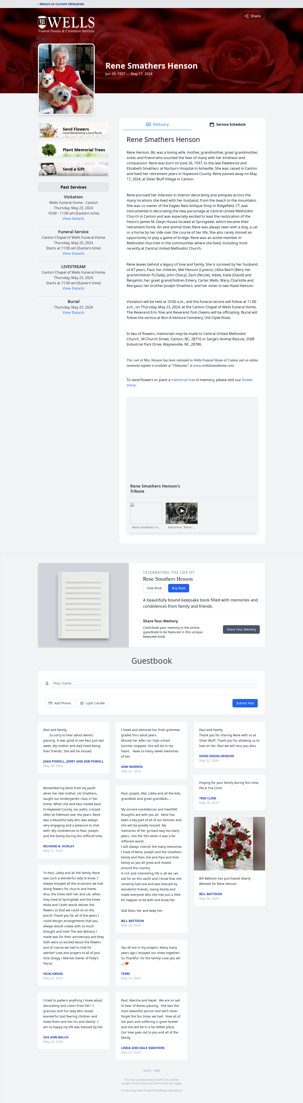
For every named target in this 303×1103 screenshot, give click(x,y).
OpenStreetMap (156, 1090)
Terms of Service (163, 1083)
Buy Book (178, 588)
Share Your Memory (241, 629)
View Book (154, 588)
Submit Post (245, 703)
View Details (73, 218)
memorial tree (183, 379)
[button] (229, 843)
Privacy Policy (139, 1083)
